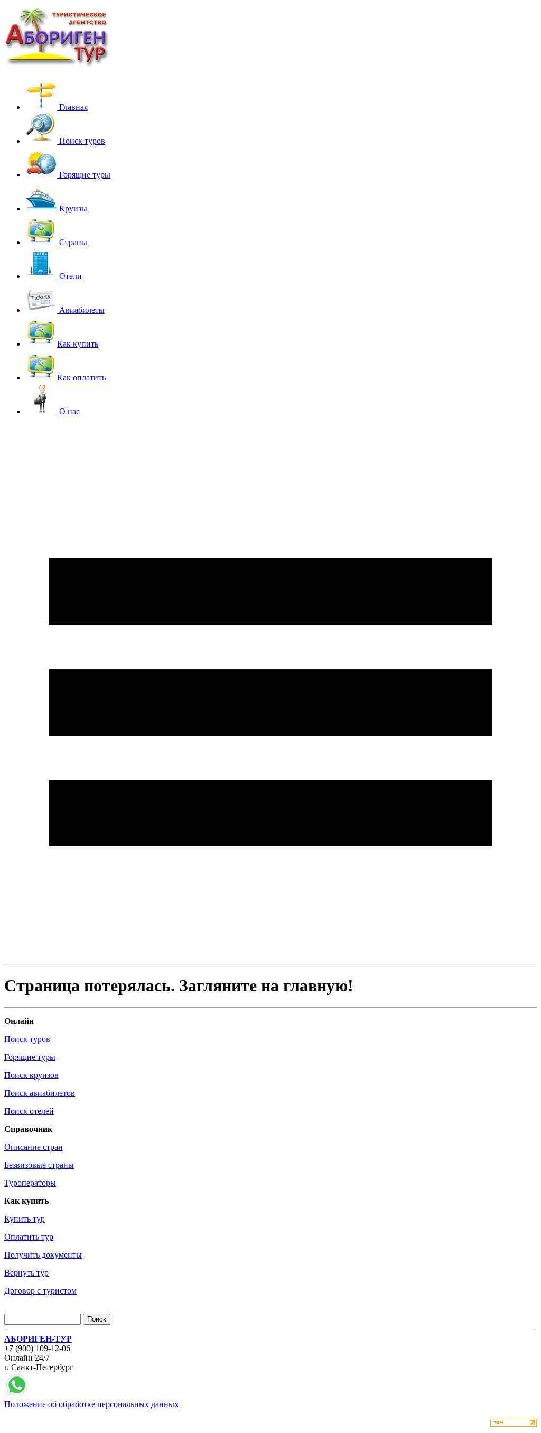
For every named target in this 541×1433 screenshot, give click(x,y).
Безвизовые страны (39, 1164)
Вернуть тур (26, 1272)
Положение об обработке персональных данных (91, 1404)
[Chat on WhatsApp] (17, 1394)
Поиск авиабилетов (39, 1092)
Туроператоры (30, 1182)
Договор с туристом (40, 1290)
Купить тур (24, 1218)
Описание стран (33, 1146)
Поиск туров (27, 1039)
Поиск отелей (29, 1110)
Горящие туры (29, 1057)
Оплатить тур (28, 1236)
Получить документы (43, 1254)
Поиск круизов (31, 1075)
